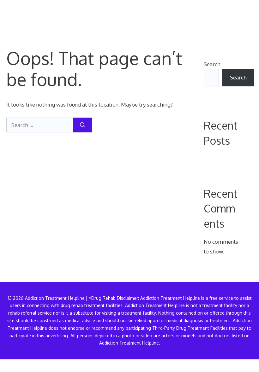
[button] (242, 17)
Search (212, 64)
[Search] (82, 125)
